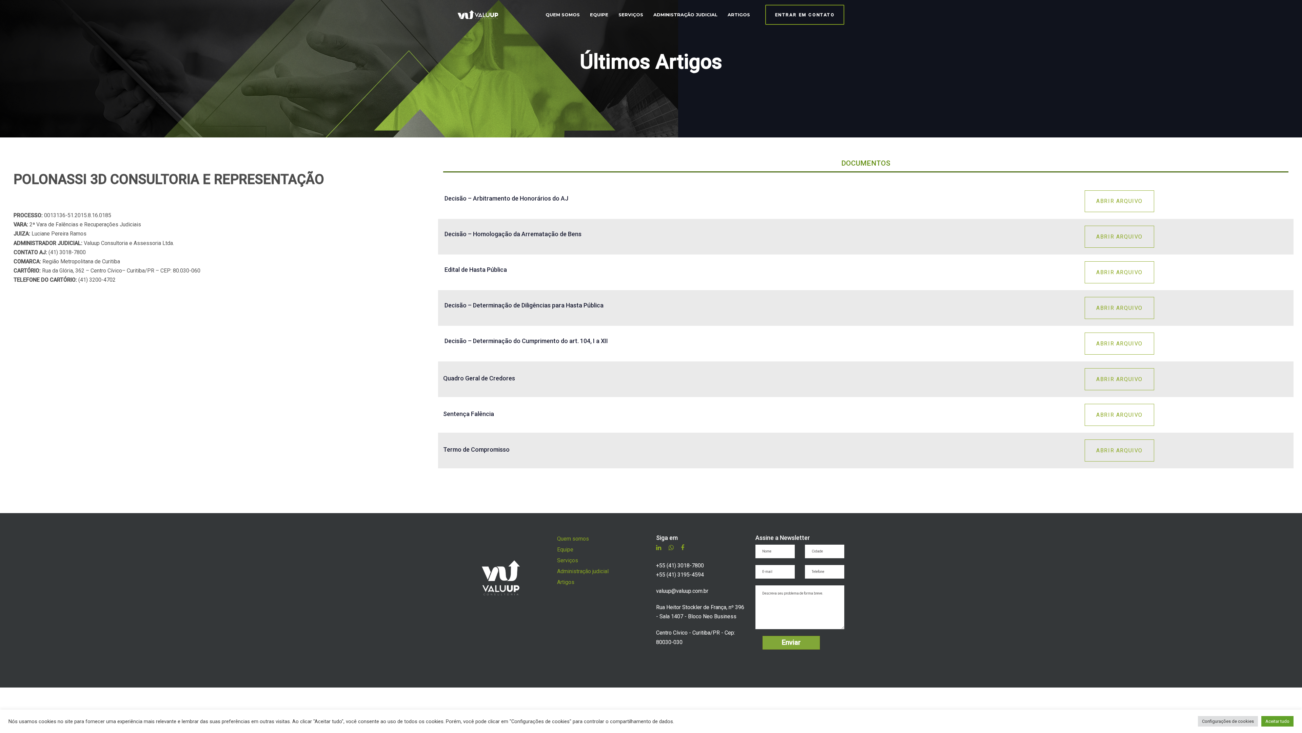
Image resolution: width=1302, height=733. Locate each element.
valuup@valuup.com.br (682, 591)
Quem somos (573, 538)
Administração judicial (583, 571)
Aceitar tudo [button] (1277, 721)
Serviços (567, 560)
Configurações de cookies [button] (1228, 721)
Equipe (565, 549)
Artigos (565, 582)
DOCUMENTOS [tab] (865, 163)
